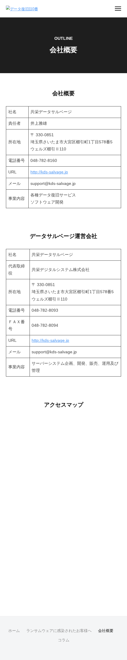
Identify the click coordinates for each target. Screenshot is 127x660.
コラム (63, 640)
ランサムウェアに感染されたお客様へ (59, 630)
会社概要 (105, 630)
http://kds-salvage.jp (49, 172)
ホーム (14, 630)
